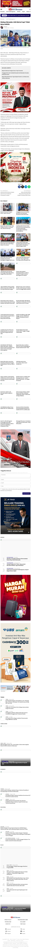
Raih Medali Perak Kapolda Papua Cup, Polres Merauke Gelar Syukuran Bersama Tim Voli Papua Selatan (18, 879)
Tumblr (23, 931)
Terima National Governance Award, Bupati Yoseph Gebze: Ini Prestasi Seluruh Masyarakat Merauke (7, 316)
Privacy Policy (8, 919)
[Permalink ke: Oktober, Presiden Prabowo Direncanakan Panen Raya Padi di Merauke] (15, 547)
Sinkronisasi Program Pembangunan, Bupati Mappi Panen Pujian (18, 570)
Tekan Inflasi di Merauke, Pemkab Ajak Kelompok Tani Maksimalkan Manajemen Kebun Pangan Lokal (23, 244)
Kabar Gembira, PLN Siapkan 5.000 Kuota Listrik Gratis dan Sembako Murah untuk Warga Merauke (8, 378)
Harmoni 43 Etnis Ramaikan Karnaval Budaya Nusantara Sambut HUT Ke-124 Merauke (23, 408)
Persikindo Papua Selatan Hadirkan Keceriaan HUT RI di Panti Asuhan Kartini (18, 796)
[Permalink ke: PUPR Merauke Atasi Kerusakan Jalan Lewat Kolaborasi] (23, 356)
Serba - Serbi (3, 743)
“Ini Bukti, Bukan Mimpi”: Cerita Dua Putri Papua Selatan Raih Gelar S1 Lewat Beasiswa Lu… (14, 909)
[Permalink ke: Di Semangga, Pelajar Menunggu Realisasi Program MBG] (15, 757)
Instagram (9, 933)
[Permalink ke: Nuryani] (2, 27)
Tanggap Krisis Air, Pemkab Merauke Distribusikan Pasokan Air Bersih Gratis (22, 213)
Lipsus (2, 537)
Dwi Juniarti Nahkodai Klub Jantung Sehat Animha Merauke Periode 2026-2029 (17, 885)
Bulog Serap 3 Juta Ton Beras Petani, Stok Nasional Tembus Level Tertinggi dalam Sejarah (23, 288)
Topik (6, 761)
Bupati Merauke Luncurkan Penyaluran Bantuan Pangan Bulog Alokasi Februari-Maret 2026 (8, 363)
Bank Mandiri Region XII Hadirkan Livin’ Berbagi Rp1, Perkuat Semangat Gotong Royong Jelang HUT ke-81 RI (17, 702)
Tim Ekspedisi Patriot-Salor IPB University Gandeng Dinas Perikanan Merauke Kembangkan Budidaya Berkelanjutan (23, 228)
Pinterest (9, 931)
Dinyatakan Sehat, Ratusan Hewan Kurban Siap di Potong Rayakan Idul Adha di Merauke (8, 302)
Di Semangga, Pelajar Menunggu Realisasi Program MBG (14, 763)
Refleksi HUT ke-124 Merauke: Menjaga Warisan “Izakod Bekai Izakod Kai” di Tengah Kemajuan (23, 378)
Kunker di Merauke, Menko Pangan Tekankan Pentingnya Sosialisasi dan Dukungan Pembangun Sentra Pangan (18, 834)
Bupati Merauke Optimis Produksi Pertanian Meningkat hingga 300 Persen (7, 259)
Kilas (3, 761)
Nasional (3, 807)
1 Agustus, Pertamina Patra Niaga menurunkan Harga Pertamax (17, 708)
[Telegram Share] (25, 186)
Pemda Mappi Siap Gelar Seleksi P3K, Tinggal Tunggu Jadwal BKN (23, 331)
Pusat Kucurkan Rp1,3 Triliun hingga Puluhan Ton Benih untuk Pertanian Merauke (18, 840)
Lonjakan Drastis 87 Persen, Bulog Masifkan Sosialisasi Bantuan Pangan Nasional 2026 (7, 331)
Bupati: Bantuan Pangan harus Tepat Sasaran (12, 70)
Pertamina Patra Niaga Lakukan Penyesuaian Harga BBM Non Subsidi (17, 719)
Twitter (23, 929)
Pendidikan (4, 907)
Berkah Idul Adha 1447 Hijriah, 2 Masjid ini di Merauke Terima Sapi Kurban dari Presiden (23, 302)
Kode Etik (8, 924)
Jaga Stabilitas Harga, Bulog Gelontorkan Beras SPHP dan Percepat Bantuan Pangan (7, 288)
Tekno (7, 699)
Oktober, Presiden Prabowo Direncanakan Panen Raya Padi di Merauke (17, 559)
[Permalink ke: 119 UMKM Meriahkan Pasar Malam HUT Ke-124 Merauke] (8, 402)
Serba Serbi (4, 723)
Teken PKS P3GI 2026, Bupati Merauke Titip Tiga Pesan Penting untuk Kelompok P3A (23, 259)
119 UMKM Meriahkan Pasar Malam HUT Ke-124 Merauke (7, 407)
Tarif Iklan (22, 924)
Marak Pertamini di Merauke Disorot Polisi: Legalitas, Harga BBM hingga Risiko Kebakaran (17, 873)
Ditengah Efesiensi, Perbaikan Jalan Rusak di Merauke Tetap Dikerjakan (23, 422)
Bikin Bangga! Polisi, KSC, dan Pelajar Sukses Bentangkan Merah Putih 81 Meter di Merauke (15, 745)
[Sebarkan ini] (19, 186)
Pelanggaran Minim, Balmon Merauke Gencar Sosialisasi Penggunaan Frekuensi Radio (17, 713)
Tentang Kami (8, 921)
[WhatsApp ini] (29, 186)
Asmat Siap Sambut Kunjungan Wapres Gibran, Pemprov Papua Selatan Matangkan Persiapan (22, 273)
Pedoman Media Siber (23, 919)
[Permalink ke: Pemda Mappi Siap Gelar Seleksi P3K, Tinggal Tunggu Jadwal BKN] (23, 325)
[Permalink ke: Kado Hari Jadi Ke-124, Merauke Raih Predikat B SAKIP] (8, 387)
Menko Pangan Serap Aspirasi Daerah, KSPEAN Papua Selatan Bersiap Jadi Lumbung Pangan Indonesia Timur (14, 828)
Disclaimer (22, 921)
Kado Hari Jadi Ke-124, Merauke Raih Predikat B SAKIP (6, 393)
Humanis (3, 769)
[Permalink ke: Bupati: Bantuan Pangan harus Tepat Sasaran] (8, 207)
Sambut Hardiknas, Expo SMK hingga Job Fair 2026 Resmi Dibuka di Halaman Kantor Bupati (23, 316)
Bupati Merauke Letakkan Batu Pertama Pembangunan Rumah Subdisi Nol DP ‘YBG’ (23, 346)
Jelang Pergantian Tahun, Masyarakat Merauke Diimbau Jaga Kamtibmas (16, 564)
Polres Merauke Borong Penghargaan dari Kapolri (17, 890)
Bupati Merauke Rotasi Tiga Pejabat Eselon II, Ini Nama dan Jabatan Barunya (7, 227)
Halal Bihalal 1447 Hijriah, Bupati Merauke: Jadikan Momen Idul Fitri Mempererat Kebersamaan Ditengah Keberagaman (7, 347)
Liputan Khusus (10, 557)
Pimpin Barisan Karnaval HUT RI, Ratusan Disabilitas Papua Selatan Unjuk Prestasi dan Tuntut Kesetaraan (17, 802)
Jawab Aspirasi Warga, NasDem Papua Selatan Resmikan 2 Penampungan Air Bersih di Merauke (15, 791)
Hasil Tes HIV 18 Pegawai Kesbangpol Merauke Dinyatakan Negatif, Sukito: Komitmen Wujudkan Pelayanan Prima (7, 423)
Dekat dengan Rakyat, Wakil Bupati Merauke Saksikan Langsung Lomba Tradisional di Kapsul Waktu (23, 393)
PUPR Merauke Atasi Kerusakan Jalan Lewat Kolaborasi (21, 363)
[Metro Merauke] (15, 9)
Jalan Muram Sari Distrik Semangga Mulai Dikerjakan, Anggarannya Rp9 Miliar (7, 273)
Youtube (23, 933)
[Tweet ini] (22, 186)
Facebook (9, 929)
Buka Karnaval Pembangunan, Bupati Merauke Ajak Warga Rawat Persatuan (8, 244)
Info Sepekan (8, 838)
